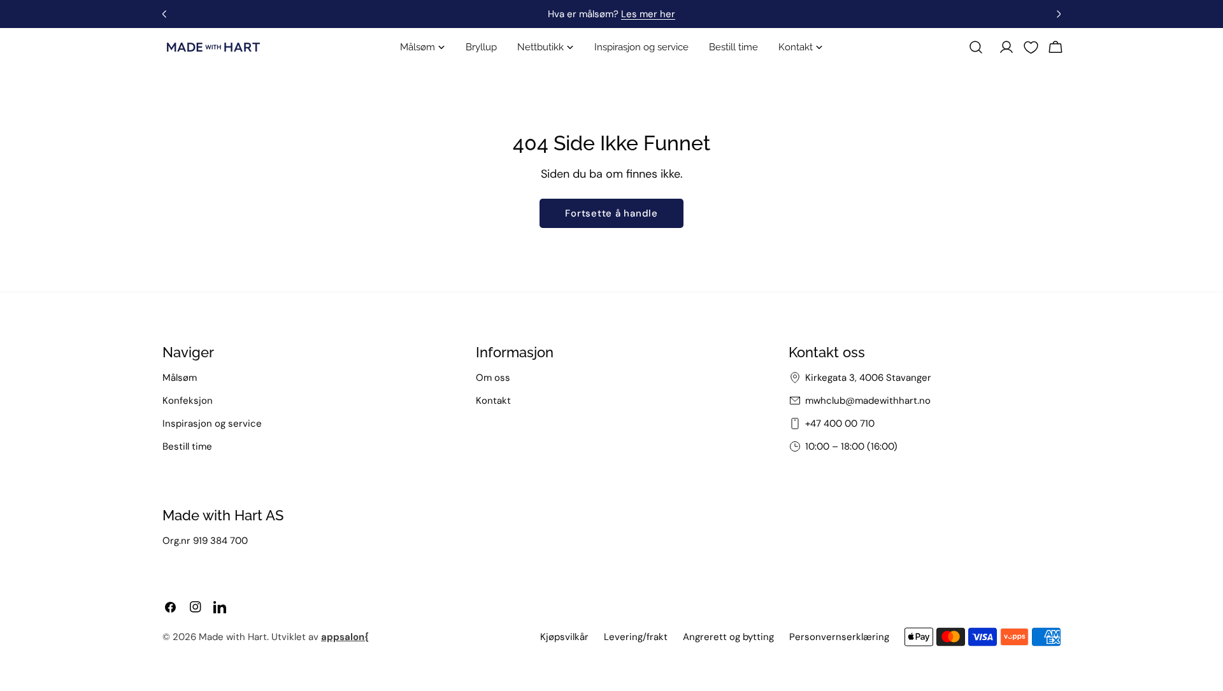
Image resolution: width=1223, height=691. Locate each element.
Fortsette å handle (611, 213)
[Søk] (976, 47)
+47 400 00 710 (840, 423)
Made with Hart (233, 636)
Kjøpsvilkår (564, 636)
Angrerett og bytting (728, 636)
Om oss (493, 377)
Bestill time (187, 446)
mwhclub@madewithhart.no (868, 400)
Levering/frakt (636, 636)
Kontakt (493, 400)
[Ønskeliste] (1031, 47)
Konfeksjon (187, 400)
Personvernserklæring (839, 636)
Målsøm (179, 377)
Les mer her (648, 14)
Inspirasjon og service (212, 423)
